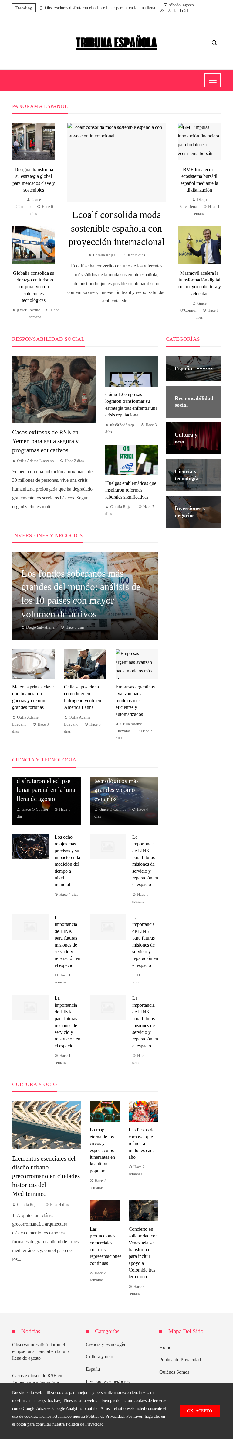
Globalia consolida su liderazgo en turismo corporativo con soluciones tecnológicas (33, 287)
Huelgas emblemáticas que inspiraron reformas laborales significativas (130, 490)
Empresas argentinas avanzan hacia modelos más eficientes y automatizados (135, 700)
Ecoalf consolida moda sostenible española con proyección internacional (117, 228)
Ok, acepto (199, 1410)
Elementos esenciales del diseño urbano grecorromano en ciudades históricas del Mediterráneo (46, 1176)
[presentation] (40, 6)
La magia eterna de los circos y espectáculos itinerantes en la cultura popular (102, 1150)
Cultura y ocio (99, 1356)
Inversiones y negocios (108, 1381)
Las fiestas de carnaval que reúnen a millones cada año (142, 1143)
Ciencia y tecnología (105, 1344)
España (93, 1369)
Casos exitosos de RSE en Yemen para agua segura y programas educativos (45, 441)
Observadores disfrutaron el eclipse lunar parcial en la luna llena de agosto (102, 7)
